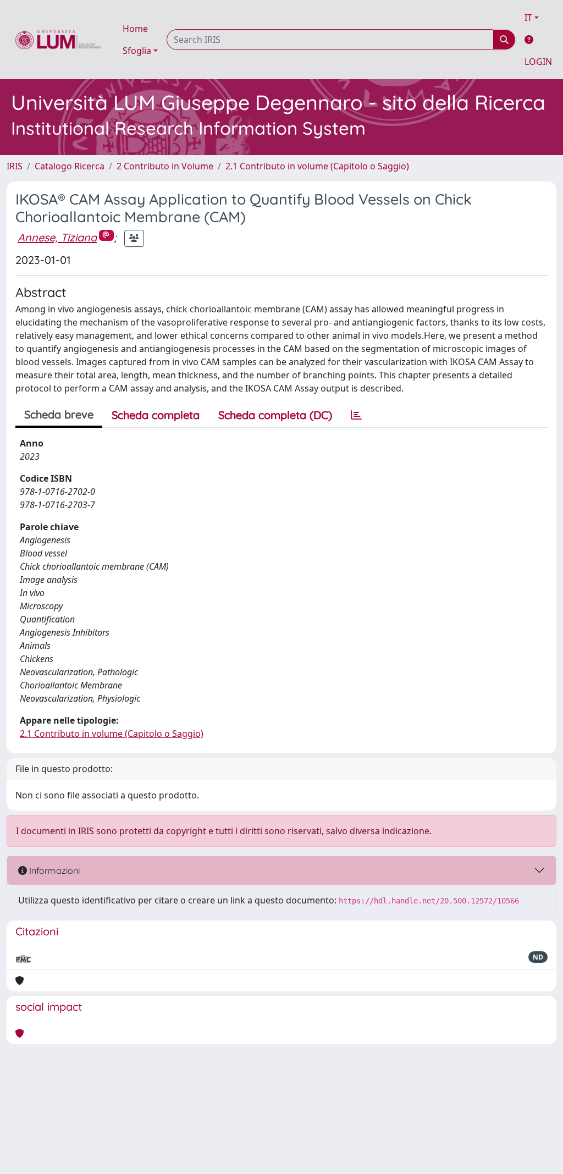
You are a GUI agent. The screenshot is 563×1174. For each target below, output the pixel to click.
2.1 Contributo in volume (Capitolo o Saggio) (317, 166)
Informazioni (53, 870)
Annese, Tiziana (57, 237)
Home (135, 29)
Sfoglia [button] (137, 51)
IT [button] (528, 18)
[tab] (356, 415)
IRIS (15, 166)
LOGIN (538, 62)
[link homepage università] (58, 39)
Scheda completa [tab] (156, 415)
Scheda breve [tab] (58, 414)
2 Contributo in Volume (165, 166)
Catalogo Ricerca (69, 166)
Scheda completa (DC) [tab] (275, 415)
